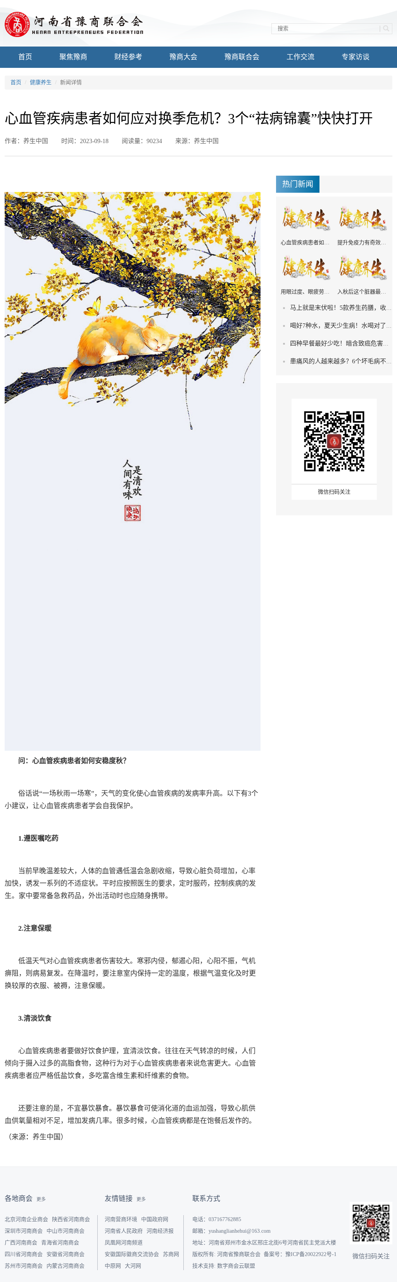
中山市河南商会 (66, 1231)
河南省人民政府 (124, 1231)
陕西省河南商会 (71, 1219)
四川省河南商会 (24, 1254)
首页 (25, 57)
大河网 (133, 1266)
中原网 (113, 1266)
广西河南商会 (21, 1243)
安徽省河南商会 (66, 1254)
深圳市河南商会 (24, 1231)
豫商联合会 (241, 57)
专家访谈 (355, 57)
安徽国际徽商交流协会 (132, 1254)
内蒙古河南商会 (66, 1266)
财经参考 (128, 57)
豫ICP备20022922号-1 (311, 1254)
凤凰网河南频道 (124, 1243)
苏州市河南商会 (24, 1266)
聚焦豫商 (73, 57)
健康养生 (41, 82)
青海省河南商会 (60, 1243)
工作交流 (300, 57)
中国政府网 (154, 1219)
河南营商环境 (121, 1219)
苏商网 (171, 1254)
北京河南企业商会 (26, 1219)
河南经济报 (160, 1231)
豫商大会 (183, 57)
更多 (41, 1199)
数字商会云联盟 (236, 1266)
